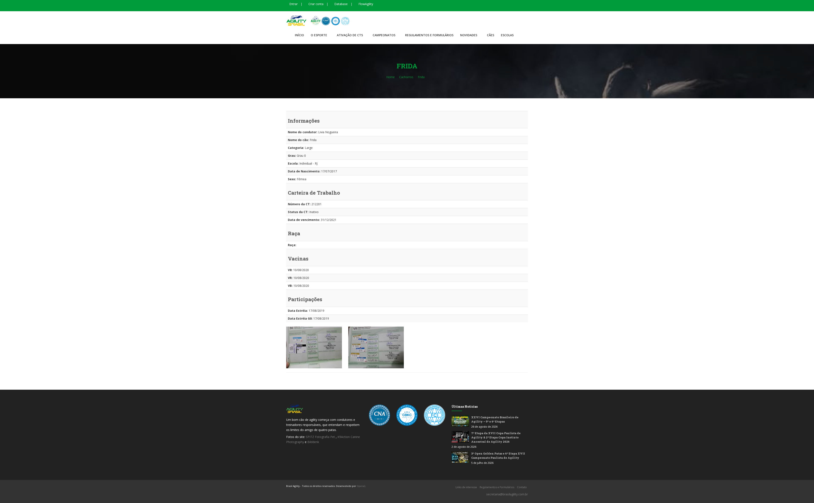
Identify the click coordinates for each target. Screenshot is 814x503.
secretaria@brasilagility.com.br (507, 494)
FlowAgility (365, 4)
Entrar (293, 4)
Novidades (468, 35)
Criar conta (315, 4)
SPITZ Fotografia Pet (321, 437)
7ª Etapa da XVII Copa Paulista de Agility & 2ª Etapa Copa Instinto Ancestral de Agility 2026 (496, 437)
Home (390, 77)
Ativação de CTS (350, 35)
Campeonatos (384, 35)
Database (340, 4)
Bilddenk (313, 442)
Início (299, 35)
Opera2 (361, 486)
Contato (522, 487)
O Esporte (319, 35)
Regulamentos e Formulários (429, 35)
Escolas (507, 35)
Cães (490, 35)
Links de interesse (466, 487)
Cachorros (406, 77)
